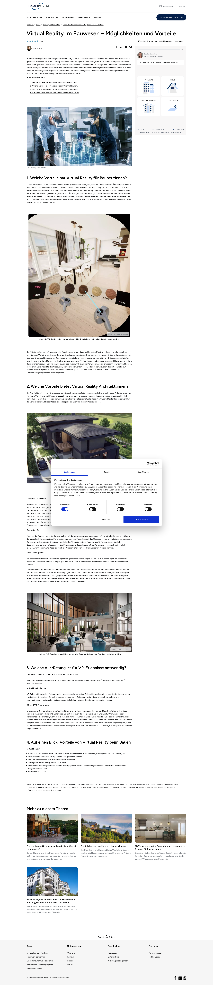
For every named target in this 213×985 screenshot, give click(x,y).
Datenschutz (113, 957)
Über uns (71, 953)
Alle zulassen (142, 519)
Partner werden (155, 953)
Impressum (113, 953)
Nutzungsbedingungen (118, 961)
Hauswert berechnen (36, 957)
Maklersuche (52, 17)
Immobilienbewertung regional (40, 965)
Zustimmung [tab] (69, 472)
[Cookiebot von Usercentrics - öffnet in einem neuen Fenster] (148, 464)
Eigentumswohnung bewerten (40, 961)
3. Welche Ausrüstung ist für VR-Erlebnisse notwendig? (54, 89)
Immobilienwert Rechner (37, 953)
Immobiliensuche (34, 17)
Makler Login (154, 957)
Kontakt (70, 957)
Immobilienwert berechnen (171, 17)
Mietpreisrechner (34, 969)
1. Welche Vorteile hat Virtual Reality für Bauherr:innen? (53, 82)
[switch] (92, 509)
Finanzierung (68, 17)
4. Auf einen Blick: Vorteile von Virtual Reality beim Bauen (54, 93)
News (70, 965)
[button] (117, 47)
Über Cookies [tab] (143, 472)
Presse (70, 961)
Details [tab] (107, 472)
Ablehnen (106, 519)
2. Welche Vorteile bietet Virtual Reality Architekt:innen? (54, 86)
